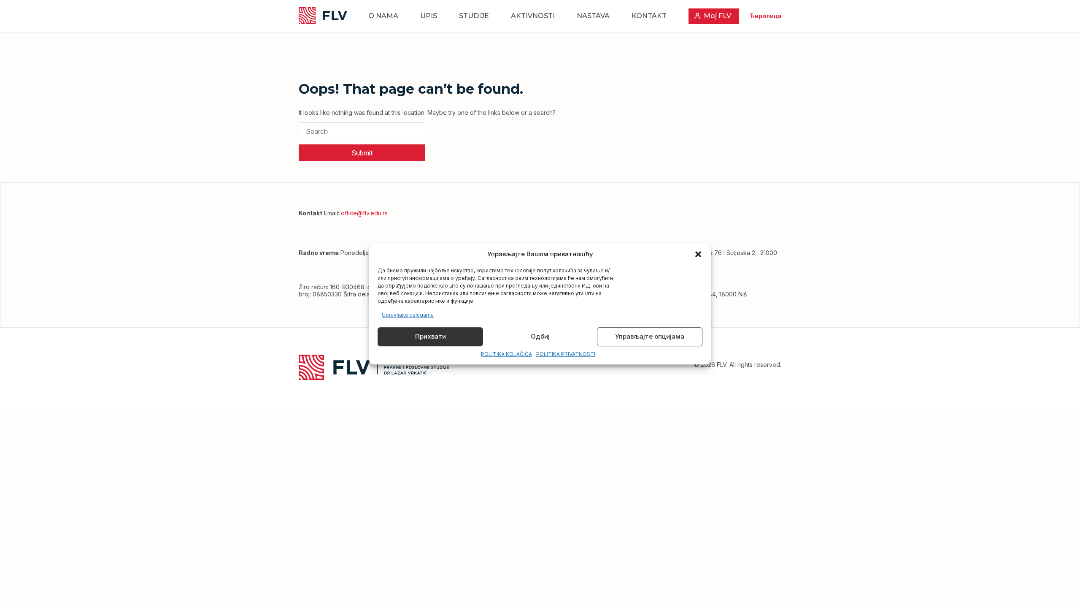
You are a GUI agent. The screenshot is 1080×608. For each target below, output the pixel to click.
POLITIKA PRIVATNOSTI (565, 354)
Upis (428, 16)
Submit (362, 153)
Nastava (593, 16)
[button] (698, 254)
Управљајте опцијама (649, 337)
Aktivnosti (533, 16)
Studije (474, 16)
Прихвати (430, 337)
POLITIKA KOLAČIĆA (506, 354)
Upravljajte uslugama (408, 315)
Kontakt (649, 16)
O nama (383, 16)
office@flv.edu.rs (364, 213)
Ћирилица (765, 15)
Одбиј (540, 337)
